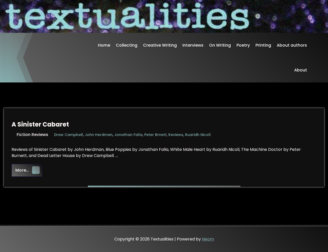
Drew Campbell (68, 134)
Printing (263, 45)
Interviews (192, 45)
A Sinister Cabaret (40, 124)
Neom (208, 239)
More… (28, 170)
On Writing (220, 45)
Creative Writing (160, 45)
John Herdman (98, 134)
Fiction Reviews (32, 135)
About (300, 70)
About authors (292, 45)
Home (104, 45)
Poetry (243, 45)
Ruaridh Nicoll (198, 134)
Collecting (126, 45)
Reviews (175, 134)
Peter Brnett (155, 134)
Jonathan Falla (128, 134)
